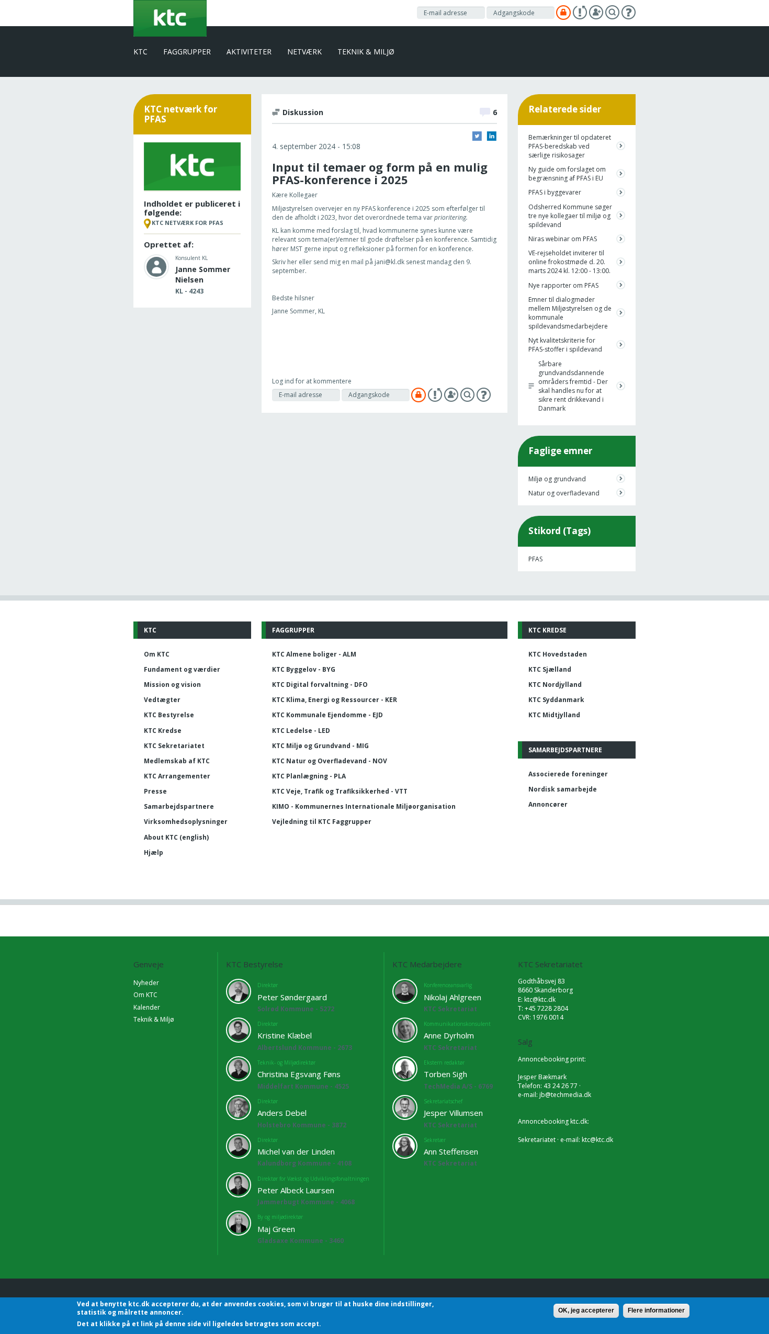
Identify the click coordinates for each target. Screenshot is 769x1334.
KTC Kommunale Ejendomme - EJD (327, 714)
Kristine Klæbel (284, 1035)
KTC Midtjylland (554, 714)
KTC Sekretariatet (174, 745)
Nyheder (146, 982)
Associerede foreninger (568, 774)
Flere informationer (656, 1310)
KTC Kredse (163, 730)
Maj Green (276, 1229)
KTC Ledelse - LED (301, 730)
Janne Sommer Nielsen (202, 274)
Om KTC (156, 654)
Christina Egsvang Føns (299, 1074)
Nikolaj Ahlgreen (452, 997)
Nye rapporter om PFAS (563, 285)
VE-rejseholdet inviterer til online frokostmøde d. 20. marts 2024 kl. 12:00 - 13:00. (569, 261)
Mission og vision (172, 684)
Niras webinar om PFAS (562, 238)
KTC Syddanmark (556, 699)
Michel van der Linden (296, 1151)
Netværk (304, 51)
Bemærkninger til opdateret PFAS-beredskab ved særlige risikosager (569, 146)
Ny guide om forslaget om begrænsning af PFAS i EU (567, 174)
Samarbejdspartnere (179, 806)
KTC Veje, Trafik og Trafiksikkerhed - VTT (340, 791)
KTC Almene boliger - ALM (314, 654)
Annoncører (548, 804)
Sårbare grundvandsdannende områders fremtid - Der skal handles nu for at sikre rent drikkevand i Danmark (573, 386)
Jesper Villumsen (453, 1112)
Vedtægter (162, 699)
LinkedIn (492, 136)
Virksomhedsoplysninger (186, 821)
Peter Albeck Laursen (295, 1190)
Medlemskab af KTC (177, 760)
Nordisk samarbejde (562, 789)
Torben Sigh (445, 1074)
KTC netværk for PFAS (187, 223)
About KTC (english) (176, 837)
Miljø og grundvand (557, 478)
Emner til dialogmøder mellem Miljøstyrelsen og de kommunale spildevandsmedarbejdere (570, 313)
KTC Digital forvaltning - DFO (320, 684)
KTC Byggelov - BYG (303, 669)
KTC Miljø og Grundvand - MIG (320, 745)
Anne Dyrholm (449, 1035)
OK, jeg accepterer (586, 1310)
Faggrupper (187, 51)
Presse (155, 791)
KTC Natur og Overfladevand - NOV (329, 760)
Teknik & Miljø (365, 51)
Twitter (477, 136)
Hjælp (153, 852)
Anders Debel (282, 1112)
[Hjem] (170, 17)
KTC (140, 51)
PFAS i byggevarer (554, 192)
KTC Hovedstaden (557, 654)
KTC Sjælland (549, 669)
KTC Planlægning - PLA (309, 776)
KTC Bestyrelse (169, 714)
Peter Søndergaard (292, 997)
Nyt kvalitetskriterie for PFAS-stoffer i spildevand (565, 345)
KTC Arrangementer (177, 776)
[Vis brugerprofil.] (156, 266)
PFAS (535, 559)
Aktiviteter (249, 51)
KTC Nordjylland (555, 684)
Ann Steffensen (451, 1151)
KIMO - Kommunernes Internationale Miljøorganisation (364, 806)
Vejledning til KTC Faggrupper (321, 821)
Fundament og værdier (182, 669)
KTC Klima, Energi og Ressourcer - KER (334, 699)
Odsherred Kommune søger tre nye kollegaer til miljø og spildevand (570, 215)
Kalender (146, 1007)
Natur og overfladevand (564, 493)
